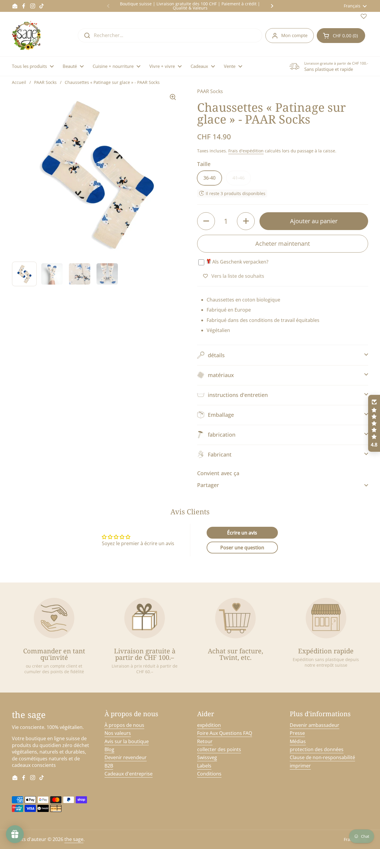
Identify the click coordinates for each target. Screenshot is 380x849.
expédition (209, 725)
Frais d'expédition (246, 151)
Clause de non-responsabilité (322, 757)
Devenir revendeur (125, 757)
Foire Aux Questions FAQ (224, 733)
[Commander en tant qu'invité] (54, 618)
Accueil (19, 82)
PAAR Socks (45, 82)
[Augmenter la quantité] (246, 221)
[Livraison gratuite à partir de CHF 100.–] (144, 618)
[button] (341, 35)
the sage (73, 839)
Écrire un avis (242, 532)
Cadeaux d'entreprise (128, 773)
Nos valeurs (117, 733)
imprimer (300, 765)
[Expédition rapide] (326, 618)
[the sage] (27, 35)
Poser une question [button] (242, 547)
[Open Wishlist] (364, 17)
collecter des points (219, 749)
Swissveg (207, 757)
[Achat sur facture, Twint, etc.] (235, 618)
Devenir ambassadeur (314, 725)
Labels (204, 765)
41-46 (238, 178)
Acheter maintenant (282, 244)
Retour (205, 741)
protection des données (316, 749)
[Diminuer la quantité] (206, 221)
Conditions (209, 773)
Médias (298, 741)
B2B (108, 765)
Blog (109, 749)
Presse (297, 733)
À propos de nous (124, 725)
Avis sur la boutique (126, 741)
